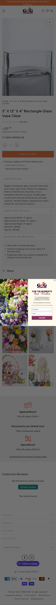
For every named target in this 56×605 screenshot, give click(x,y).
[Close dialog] (54, 280)
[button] (42, 318)
